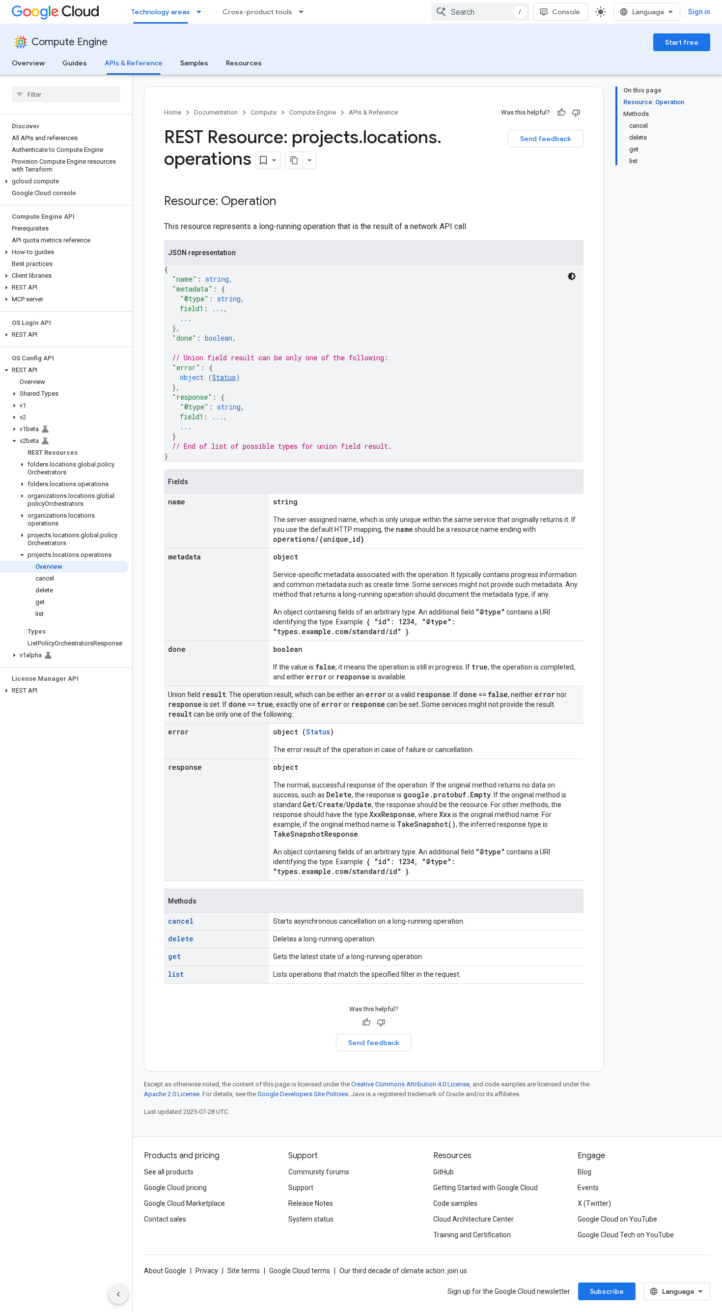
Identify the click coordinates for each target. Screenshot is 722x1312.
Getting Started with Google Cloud (485, 1188)
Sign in (699, 12)
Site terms (243, 1271)
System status (310, 1219)
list (176, 974)
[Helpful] (561, 112)
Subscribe (607, 1291)
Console (566, 11)
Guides (74, 62)
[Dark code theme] (572, 276)
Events (588, 1188)
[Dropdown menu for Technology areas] (202, 12)
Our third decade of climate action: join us (403, 1271)
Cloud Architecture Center (473, 1219)
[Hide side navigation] (118, 1294)
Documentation (216, 112)
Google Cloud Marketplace (184, 1203)
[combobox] (480, 12)
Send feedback (545, 138)
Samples (194, 62)
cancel (181, 921)
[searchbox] (66, 94)
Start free (681, 42)
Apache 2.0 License (171, 1094)
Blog (584, 1172)
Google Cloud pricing (175, 1188)
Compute (263, 112)
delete (181, 938)
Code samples (455, 1203)
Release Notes (310, 1203)
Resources (244, 62)
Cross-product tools (257, 11)
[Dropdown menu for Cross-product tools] (304, 12)
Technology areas (160, 11)
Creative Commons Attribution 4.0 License (410, 1084)
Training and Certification (472, 1235)
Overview (28, 62)
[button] (64, 181)
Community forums (318, 1172)
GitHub (443, 1172)
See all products (169, 1172)
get (174, 956)
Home (172, 112)
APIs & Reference (134, 62)
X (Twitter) (594, 1203)
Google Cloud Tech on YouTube (626, 1235)
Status (224, 377)
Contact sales (165, 1219)
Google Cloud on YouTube (617, 1219)
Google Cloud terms (299, 1271)
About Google (165, 1271)
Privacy (206, 1271)
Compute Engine (69, 42)
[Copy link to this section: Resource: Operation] (286, 202)
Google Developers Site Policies (302, 1094)
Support (300, 1188)
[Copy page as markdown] (294, 160)
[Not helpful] (576, 112)
